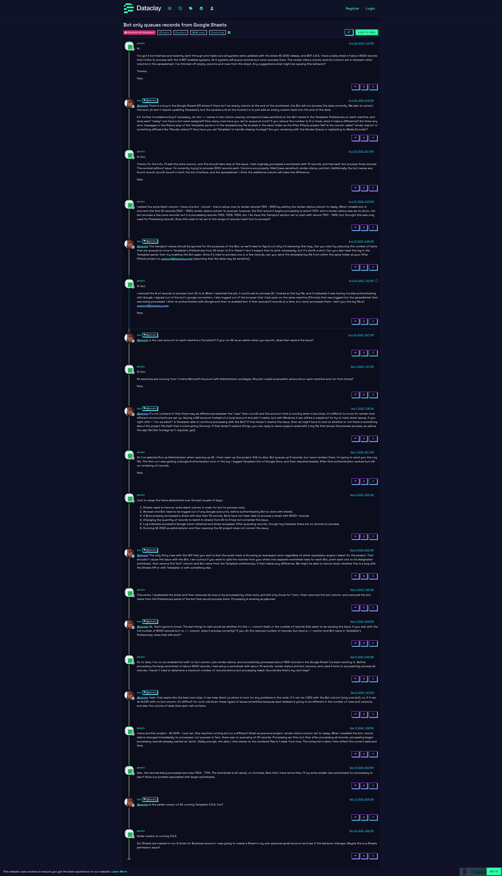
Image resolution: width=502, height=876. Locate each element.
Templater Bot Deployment (140, 32)
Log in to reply (366, 32)
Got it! (494, 871)
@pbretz (151, 100)
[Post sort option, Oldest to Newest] (349, 32)
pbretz (141, 43)
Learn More (119, 871)
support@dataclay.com (177, 258)
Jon (139, 100)
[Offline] (131, 45)
